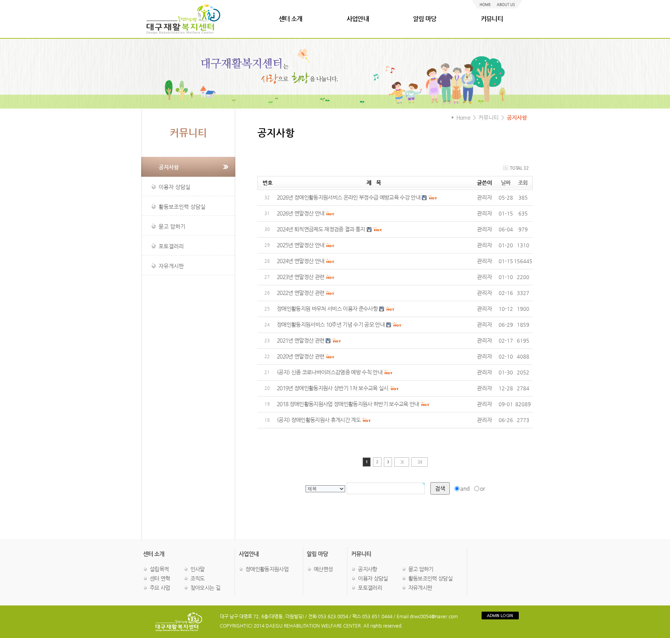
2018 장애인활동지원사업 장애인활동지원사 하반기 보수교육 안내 (348, 404)
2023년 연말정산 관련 (300, 277)
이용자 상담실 (373, 578)
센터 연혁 (160, 578)
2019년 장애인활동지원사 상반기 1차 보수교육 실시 (333, 388)
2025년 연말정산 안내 (300, 245)
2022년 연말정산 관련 (300, 293)
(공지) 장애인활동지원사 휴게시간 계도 (319, 420)
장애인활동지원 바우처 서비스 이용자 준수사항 (327, 308)
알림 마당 (425, 18)
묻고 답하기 (420, 569)
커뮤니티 (492, 18)
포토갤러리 (370, 588)
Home (463, 117)
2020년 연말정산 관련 (300, 356)
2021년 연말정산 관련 (300, 340)
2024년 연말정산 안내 (300, 261)
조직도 (197, 578)
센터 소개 (290, 18)
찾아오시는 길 (205, 588)
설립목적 (159, 569)
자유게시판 (420, 588)
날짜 (506, 182)
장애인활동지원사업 (266, 569)
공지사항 (367, 569)
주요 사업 (160, 588)
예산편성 (323, 569)
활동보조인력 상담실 (430, 578)
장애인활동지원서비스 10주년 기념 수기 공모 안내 (331, 324)
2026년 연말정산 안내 (300, 213)
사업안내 (358, 18)
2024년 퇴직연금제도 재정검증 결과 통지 (321, 229)
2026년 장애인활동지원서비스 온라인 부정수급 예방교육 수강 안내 (348, 197)
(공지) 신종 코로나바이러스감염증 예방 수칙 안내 (329, 372)
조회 (523, 182)
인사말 (197, 569)
